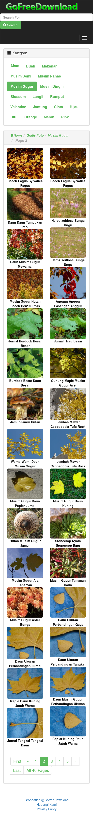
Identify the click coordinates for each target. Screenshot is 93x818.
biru (14, 117)
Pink (65, 117)
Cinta (58, 106)
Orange (30, 117)
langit (38, 96)
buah (30, 66)
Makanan (50, 66)
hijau (74, 106)
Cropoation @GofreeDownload (47, 800)
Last (17, 770)
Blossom (18, 96)
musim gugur (21, 86)
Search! (12, 25)
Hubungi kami (47, 804)
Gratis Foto (35, 135)
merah (49, 117)
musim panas (49, 76)
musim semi (20, 76)
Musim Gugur (58, 135)
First (17, 761)
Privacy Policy (46, 809)
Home (18, 135)
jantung (40, 106)
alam (14, 65)
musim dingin (52, 86)
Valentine (18, 106)
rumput (57, 96)
